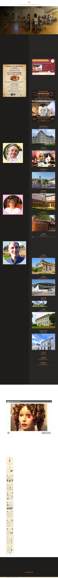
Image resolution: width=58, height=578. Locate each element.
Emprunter (24, 4)
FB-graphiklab (16, 577)
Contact (38, 4)
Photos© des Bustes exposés (31, 4)
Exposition (20, 4)
